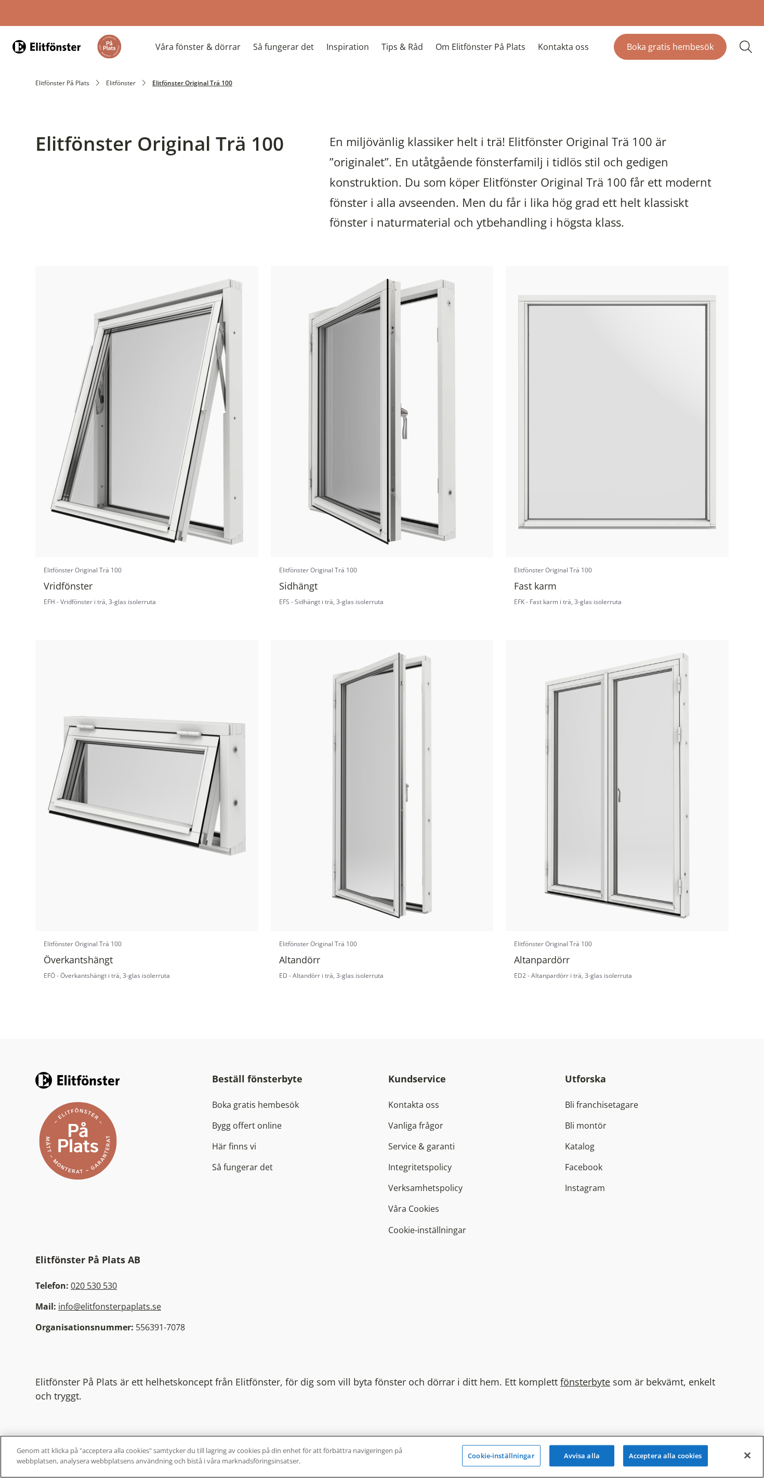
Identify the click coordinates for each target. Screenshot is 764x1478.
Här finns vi (234, 1146)
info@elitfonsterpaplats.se (109, 1306)
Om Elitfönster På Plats (480, 47)
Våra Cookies (413, 1208)
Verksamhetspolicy (425, 1188)
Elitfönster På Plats (62, 83)
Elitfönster (121, 83)
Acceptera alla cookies (665, 1455)
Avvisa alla (582, 1455)
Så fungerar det (283, 47)
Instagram (585, 1188)
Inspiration (347, 47)
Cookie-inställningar (427, 1230)
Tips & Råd (402, 47)
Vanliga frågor (415, 1125)
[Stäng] (747, 1455)
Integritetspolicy (420, 1167)
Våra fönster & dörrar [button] (198, 47)
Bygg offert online (247, 1125)
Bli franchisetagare (601, 1104)
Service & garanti (421, 1146)
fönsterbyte (585, 1382)
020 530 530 (94, 1285)
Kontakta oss (563, 47)
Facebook (583, 1167)
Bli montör (586, 1125)
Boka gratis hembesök (670, 47)
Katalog (580, 1146)
